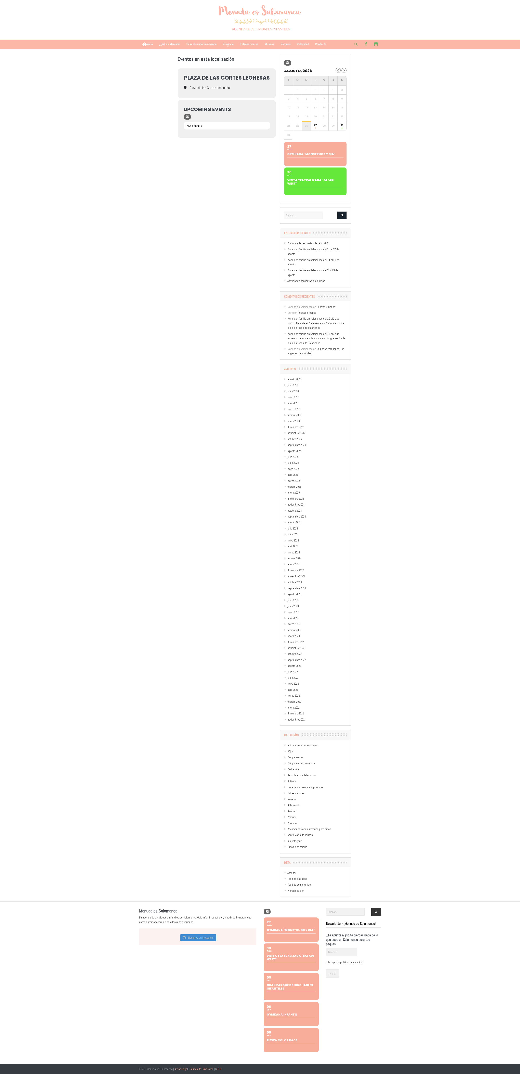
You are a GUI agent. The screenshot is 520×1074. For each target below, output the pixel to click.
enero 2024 (293, 564)
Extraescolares (249, 44)
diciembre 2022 (295, 642)
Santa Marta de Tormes (300, 835)
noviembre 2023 (296, 576)
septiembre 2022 (296, 660)
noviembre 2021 (296, 719)
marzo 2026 (293, 409)
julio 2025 (292, 457)
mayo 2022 (293, 683)
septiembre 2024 (296, 516)
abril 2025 (292, 474)
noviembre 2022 (295, 648)
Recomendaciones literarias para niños (309, 829)
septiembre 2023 (296, 588)
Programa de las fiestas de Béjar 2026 (308, 243)
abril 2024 (292, 546)
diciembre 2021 (295, 713)
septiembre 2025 (296, 445)
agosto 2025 (294, 451)
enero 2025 (293, 492)
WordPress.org (295, 890)
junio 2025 (293, 463)
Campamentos (295, 757)
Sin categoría (294, 841)
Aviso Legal (181, 1069)
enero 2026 (293, 421)
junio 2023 (293, 606)
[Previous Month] (338, 70)
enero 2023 (293, 636)
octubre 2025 (294, 439)
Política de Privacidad (201, 1069)
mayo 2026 (293, 397)
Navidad (291, 811)
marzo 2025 (293, 481)
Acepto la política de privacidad (346, 962)
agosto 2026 (294, 379)
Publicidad (303, 44)
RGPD (218, 1069)
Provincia (228, 44)
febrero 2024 (294, 558)
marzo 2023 (293, 624)
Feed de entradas (297, 879)
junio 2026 (293, 391)
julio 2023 (292, 600)
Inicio (150, 44)
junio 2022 (293, 678)
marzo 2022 (293, 695)
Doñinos (292, 781)
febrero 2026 (294, 415)
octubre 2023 (294, 582)
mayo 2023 (293, 612)
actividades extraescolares (302, 745)
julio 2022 (292, 672)
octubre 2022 (294, 654)
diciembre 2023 (295, 570)
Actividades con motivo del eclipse (306, 281)
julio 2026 (292, 385)
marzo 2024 (293, 552)
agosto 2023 (294, 594)
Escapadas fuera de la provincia (305, 787)
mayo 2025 (293, 469)
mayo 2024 (293, 540)
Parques (286, 44)
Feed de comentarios (299, 884)
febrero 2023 (294, 630)
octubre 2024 (294, 510)
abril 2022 (292, 690)
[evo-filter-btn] (187, 117)
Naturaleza (293, 805)
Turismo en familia (297, 847)
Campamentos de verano (301, 763)
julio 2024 (292, 528)
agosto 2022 (294, 666)
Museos (269, 44)
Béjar (290, 751)
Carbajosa (293, 769)
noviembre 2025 (296, 433)
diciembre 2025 (295, 427)
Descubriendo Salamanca (201, 44)
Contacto (320, 44)
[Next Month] (344, 70)
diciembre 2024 (295, 498)
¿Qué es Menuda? (169, 44)
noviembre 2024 (296, 504)
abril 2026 (292, 403)
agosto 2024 (294, 522)
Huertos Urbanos (326, 307)
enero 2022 (293, 707)
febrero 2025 (294, 486)
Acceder (291, 873)
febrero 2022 (294, 701)
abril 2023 (292, 618)
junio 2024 (293, 534)
